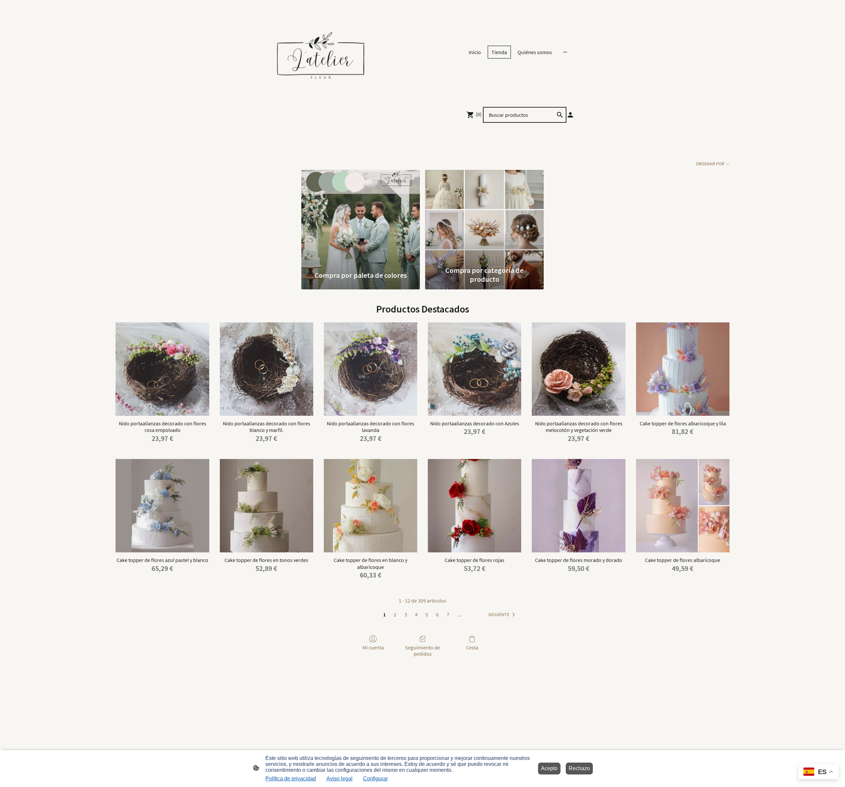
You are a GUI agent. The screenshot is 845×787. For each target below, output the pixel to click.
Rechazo (579, 768)
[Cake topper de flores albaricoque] (682, 505)
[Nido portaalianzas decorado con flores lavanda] (370, 369)
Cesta (472, 647)
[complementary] (818, 772)
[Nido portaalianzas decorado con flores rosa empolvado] (162, 369)
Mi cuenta (373, 647)
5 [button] (426, 614)
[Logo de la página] (320, 52)
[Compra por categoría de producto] (484, 216)
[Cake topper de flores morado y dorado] (578, 505)
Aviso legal (339, 778)
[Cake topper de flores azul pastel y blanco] (162, 505)
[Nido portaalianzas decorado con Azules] (474, 369)
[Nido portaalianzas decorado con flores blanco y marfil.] (266, 369)
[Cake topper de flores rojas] (474, 505)
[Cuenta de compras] (570, 115)
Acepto (549, 768)
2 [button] (395, 614)
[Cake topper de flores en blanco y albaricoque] (370, 505)
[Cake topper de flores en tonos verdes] (266, 505)
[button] (503, 614)
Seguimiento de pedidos (422, 650)
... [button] (459, 614)
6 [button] (437, 614)
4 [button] (416, 614)
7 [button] (448, 614)
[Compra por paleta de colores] (360, 216)
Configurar (375, 778)
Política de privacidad (290, 778)
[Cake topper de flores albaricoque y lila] (682, 369)
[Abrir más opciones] (565, 52)
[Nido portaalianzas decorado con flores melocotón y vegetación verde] (578, 369)
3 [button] (405, 614)
